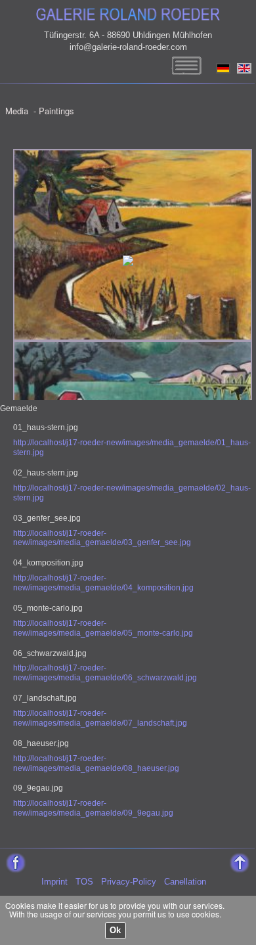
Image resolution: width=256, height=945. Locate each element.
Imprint (54, 882)
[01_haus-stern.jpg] (132, 156)
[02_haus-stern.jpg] (132, 348)
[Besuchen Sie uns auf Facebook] (15, 858)
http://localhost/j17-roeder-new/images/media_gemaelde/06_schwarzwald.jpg (105, 672)
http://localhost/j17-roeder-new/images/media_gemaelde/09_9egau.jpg (93, 808)
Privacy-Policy (128, 882)
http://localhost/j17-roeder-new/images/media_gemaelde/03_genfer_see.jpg (102, 538)
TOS (84, 882)
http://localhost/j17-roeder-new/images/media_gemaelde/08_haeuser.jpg (96, 763)
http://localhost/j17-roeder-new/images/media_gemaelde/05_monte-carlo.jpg (103, 628)
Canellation (185, 882)
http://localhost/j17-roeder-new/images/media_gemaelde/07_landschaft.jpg (100, 718)
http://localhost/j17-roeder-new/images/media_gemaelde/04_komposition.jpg (103, 582)
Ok (115, 930)
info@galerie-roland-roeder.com (128, 47)
